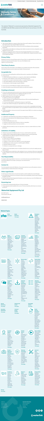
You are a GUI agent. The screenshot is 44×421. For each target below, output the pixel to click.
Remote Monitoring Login (31, 1)
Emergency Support (21, 1)
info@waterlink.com (5, 197)
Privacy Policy (25, 404)
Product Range (4, 404)
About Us (3, 401)
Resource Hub (3, 403)
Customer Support (4, 406)
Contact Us (25, 407)
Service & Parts (4, 407)
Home (2, 7)
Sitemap (24, 406)
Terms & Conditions (26, 403)
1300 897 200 (40, 1)
